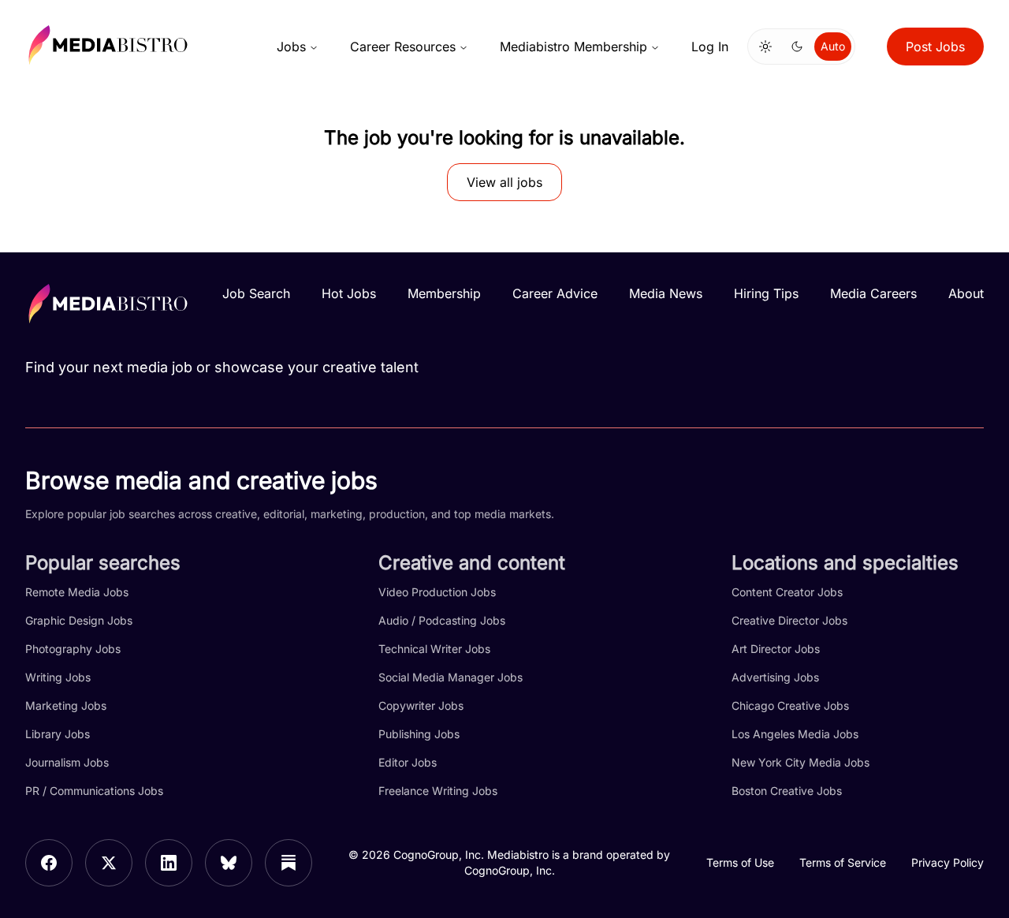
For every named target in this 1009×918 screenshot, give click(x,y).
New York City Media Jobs (800, 762)
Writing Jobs (58, 677)
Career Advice (555, 293)
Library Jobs (57, 734)
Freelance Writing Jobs (437, 790)
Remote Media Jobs (76, 592)
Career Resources (403, 46)
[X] (108, 862)
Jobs (291, 46)
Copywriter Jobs (421, 705)
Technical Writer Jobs (434, 648)
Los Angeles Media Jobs (795, 734)
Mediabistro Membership (573, 46)
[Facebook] (49, 862)
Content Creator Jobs (787, 592)
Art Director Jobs (776, 648)
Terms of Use (740, 862)
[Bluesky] (228, 862)
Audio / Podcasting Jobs (441, 620)
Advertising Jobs (775, 677)
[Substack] (288, 862)
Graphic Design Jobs (78, 620)
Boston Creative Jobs (787, 790)
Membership (444, 293)
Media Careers (873, 293)
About (966, 293)
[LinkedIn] (168, 862)
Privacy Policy (947, 862)
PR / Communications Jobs (94, 790)
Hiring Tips (766, 293)
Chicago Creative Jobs (790, 705)
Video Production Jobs (437, 592)
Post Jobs (935, 46)
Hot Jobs (349, 293)
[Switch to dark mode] (797, 46)
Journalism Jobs (67, 762)
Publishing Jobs (419, 734)
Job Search (256, 293)
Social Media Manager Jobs (450, 677)
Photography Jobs (73, 648)
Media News (665, 293)
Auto (833, 46)
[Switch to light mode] (765, 46)
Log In (709, 46)
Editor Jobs (407, 762)
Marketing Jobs (65, 705)
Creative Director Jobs (789, 620)
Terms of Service (842, 862)
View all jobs (504, 182)
